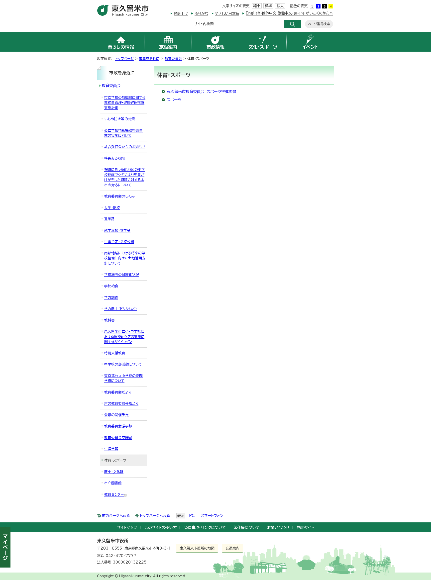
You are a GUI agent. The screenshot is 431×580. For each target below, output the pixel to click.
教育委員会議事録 (118, 426)
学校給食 (111, 286)
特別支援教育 (114, 353)
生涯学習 (111, 449)
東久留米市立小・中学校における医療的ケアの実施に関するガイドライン (124, 336)
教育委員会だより (117, 392)
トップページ (124, 58)
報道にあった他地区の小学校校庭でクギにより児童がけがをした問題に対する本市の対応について (124, 177)
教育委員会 (173, 58)
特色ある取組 (114, 158)
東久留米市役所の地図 (197, 548)
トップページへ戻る (155, 515)
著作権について (246, 527)
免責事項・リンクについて (205, 527)
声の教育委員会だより (121, 403)
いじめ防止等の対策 (119, 119)
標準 (268, 6)
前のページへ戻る (116, 515)
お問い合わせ (278, 527)
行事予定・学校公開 (119, 241)
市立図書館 (113, 483)
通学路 (109, 219)
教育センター (114, 494)
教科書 (109, 320)
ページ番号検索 (319, 24)
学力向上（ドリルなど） (120, 308)
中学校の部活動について (123, 364)
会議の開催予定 (116, 415)
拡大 (280, 6)
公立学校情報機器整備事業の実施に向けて (123, 133)
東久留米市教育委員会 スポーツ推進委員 (201, 92)
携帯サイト (305, 527)
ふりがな (201, 13)
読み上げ (181, 13)
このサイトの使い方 (161, 527)
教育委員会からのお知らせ (124, 147)
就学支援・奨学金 (117, 230)
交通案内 (232, 548)
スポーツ (174, 100)
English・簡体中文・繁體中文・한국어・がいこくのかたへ (289, 13)
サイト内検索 (204, 23)
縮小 (256, 6)
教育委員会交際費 (118, 437)
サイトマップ (127, 527)
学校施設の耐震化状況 (121, 274)
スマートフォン (212, 515)
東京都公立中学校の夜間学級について (123, 378)
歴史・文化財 (113, 472)
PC (192, 515)
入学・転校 (112, 207)
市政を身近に (149, 58)
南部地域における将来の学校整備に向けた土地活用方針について (124, 258)
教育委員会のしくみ (119, 196)
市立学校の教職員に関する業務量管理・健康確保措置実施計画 (124, 102)
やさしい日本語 (227, 13)
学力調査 (111, 297)
